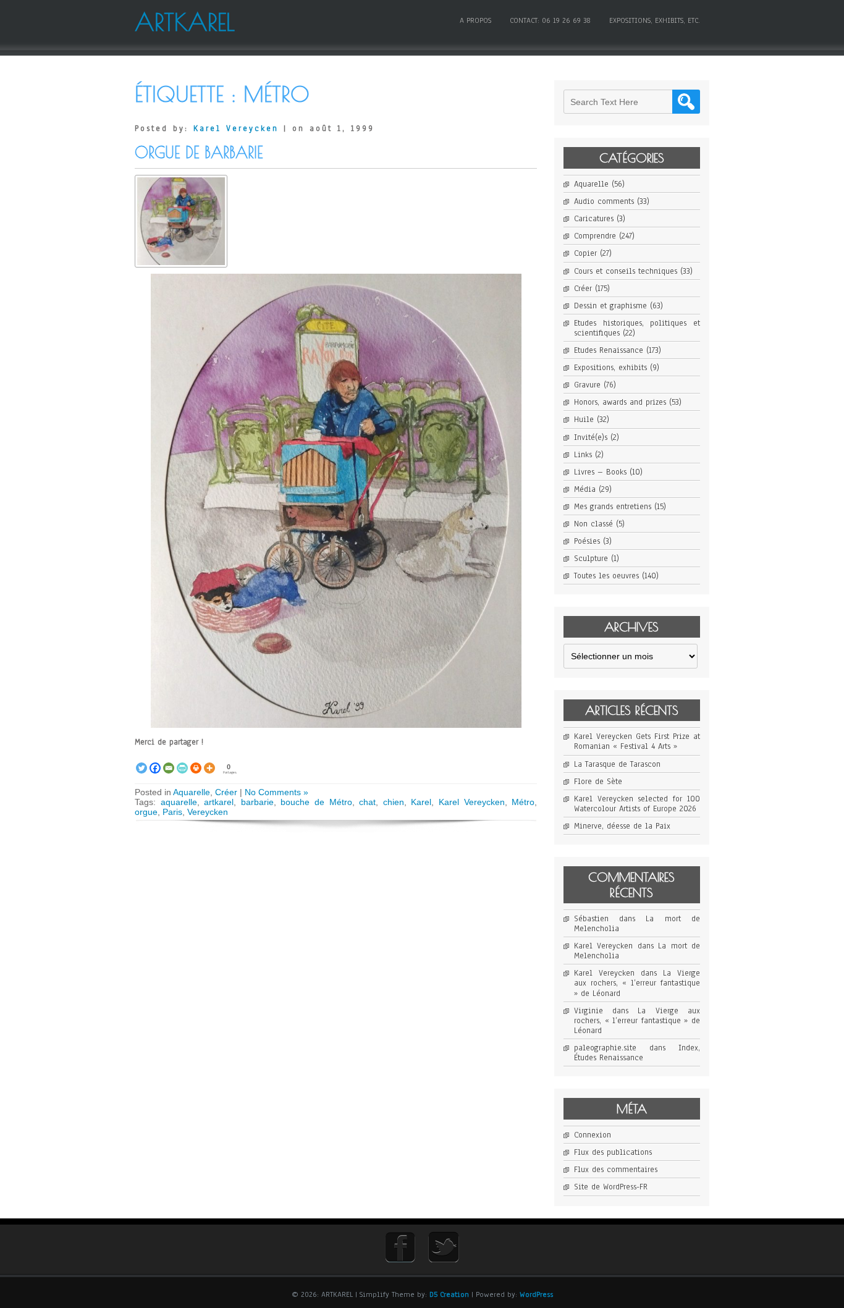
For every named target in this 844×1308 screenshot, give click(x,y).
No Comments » (276, 792)
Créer (226, 792)
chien (393, 802)
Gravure (587, 384)
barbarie (257, 802)
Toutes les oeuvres (606, 575)
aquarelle (179, 802)
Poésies (587, 541)
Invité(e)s (590, 437)
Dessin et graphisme (610, 305)
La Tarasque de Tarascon (617, 764)
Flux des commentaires (615, 1169)
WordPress (536, 1294)
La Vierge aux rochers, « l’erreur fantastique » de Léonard (637, 983)
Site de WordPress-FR (611, 1186)
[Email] (168, 761)
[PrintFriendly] (182, 761)
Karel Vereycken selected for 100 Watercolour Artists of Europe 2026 (637, 803)
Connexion (592, 1135)
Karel (421, 802)
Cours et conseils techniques (625, 271)
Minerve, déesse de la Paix (622, 826)
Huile (584, 419)
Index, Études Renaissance (637, 1052)
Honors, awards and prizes (620, 402)
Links (583, 454)
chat (367, 802)
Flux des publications (613, 1152)
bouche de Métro (316, 802)
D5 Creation (449, 1294)
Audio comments (604, 201)
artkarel (219, 802)
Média (585, 489)
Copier (585, 253)
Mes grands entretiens (612, 506)
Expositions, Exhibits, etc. (654, 20)
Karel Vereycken (236, 128)
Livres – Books (600, 472)
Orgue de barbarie (199, 152)
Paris (172, 812)
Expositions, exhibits (610, 367)
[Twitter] (141, 761)
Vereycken (207, 812)
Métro (523, 802)
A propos (475, 20)
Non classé (593, 524)
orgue (146, 812)
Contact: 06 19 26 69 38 (550, 20)
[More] (209, 761)
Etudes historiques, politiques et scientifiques (637, 328)
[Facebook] (155, 761)
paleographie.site (605, 1047)
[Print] (195, 761)
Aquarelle (191, 792)
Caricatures (594, 218)
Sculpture (591, 558)
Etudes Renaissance (608, 350)
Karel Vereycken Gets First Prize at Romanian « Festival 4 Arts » (637, 741)
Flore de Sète (598, 781)
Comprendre (595, 236)
